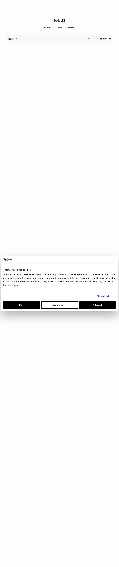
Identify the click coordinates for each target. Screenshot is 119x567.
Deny (21, 305)
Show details (103, 296)
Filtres (11, 39)
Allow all (97, 305)
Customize (57, 305)
